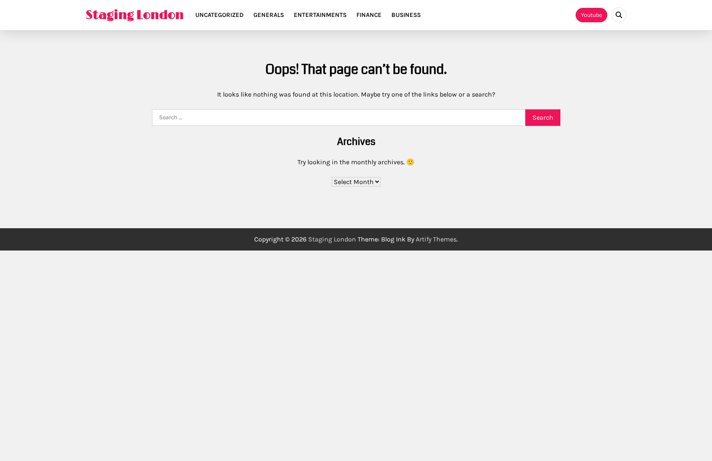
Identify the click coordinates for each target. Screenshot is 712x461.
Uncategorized (219, 15)
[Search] (618, 14)
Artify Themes (436, 239)
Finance (369, 15)
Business (406, 15)
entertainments (320, 15)
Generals (268, 15)
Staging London (135, 15)
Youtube (591, 15)
